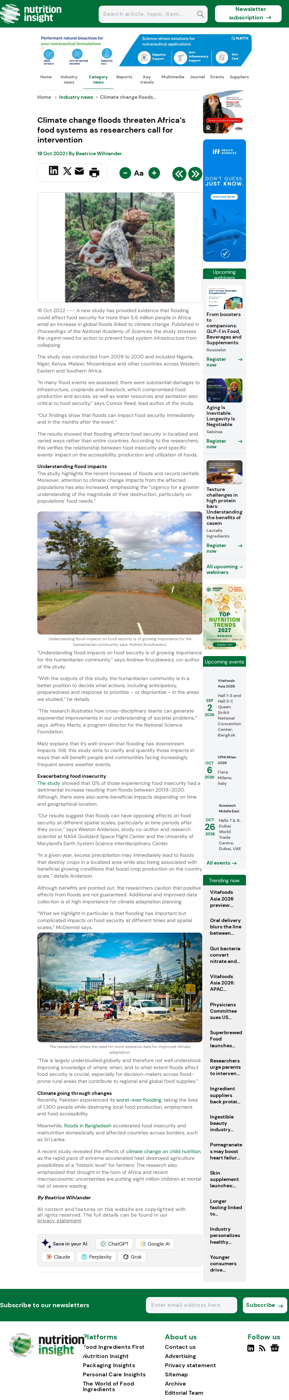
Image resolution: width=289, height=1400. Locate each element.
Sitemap (176, 1374)
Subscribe (260, 1305)
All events (218, 863)
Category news (98, 79)
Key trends (147, 79)
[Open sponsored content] (144, 64)
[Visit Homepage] (31, 25)
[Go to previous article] (179, 175)
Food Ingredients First (114, 1347)
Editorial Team (184, 1392)
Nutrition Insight (106, 1356)
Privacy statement (190, 1365)
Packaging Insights (109, 1365)
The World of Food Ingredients (108, 1386)
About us (181, 1337)
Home (46, 76)
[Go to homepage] (47, 1355)
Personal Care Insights (114, 1374)
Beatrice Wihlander (99, 153)
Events (217, 76)
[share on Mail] (80, 172)
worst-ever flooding (138, 1100)
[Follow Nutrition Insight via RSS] (263, 1351)
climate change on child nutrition (163, 1151)
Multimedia (172, 76)
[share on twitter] (67, 172)
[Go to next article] (195, 175)
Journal (197, 76)
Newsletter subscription (247, 13)
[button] (114, 1243)
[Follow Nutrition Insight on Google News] (275, 1351)
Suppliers (239, 76)
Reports (124, 76)
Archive (175, 1383)
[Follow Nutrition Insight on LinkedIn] (251, 1351)
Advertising (180, 1356)
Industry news (69, 79)
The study (48, 783)
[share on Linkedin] (54, 171)
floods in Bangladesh (88, 1125)
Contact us (180, 1347)
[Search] (200, 15)
